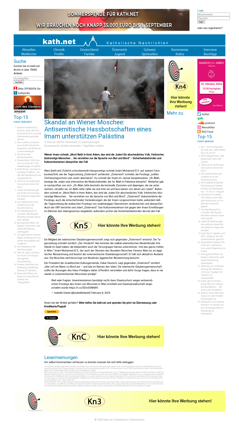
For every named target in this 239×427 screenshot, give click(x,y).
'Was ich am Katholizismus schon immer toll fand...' (29, 184)
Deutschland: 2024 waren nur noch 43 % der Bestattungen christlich (28, 163)
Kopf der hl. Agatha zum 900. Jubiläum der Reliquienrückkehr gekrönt (213, 236)
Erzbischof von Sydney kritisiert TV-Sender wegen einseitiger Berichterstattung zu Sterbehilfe (212, 307)
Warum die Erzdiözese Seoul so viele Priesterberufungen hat (212, 296)
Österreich (71, 142)
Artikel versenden (71, 145)
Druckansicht (51, 145)
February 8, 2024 (100, 292)
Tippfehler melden (93, 145)
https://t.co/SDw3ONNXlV (83, 287)
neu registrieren (212, 28)
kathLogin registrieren (111, 366)
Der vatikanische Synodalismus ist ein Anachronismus (28, 205)
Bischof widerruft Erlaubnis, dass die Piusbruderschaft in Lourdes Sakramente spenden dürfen (29, 133)
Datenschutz (137, 419)
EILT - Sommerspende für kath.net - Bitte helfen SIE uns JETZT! (213, 150)
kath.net (108, 419)
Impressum (121, 419)
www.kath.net (68, 380)
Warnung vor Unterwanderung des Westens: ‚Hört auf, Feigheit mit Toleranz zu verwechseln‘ (212, 272)
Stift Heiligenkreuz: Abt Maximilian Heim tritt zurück (212, 159)
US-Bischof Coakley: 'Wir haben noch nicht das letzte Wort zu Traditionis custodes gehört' (212, 200)
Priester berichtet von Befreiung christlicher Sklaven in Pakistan (27, 267)
